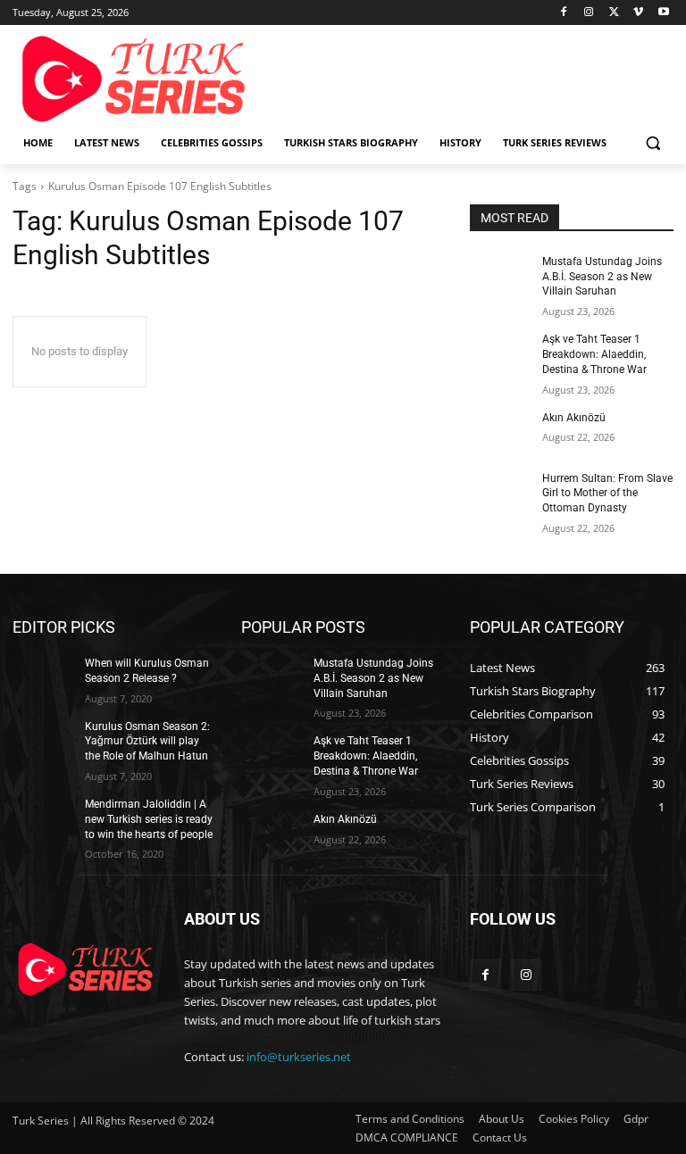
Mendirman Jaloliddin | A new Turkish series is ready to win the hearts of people (149, 819)
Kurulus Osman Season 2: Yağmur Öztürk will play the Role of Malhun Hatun (147, 741)
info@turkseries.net (299, 1057)
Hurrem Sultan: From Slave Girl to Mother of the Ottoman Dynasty (607, 493)
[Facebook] (564, 13)
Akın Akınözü (574, 417)
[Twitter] (614, 13)
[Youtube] (663, 13)
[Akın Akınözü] (500, 432)
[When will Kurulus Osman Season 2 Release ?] (43, 677)
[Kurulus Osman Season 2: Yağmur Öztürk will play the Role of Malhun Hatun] (43, 740)
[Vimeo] (638, 13)
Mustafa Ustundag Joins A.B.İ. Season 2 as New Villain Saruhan (602, 276)
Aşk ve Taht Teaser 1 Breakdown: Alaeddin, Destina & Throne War (594, 354)
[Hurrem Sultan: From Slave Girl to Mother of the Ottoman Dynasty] (500, 492)
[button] (652, 143)
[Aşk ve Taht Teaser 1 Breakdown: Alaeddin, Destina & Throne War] (500, 353)
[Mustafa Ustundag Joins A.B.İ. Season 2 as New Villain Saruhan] (500, 275)
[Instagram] (589, 13)
